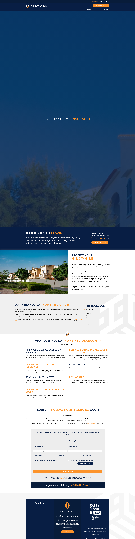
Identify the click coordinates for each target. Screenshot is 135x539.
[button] (98, 9)
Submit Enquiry (67, 471)
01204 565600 (100, 238)
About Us (89, 9)
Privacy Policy (90, 460)
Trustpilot (87, 2)
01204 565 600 (82, 485)
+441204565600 (91, 423)
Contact (106, 9)
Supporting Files (85, 463)
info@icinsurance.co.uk (67, 425)
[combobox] (50, 451)
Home (81, 9)
